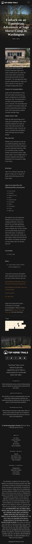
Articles (16, 442)
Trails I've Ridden (16, 460)
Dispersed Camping (16, 470)
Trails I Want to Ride (16, 458)
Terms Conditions (16, 446)
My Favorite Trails (16, 456)
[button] (7, 358)
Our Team (16, 438)
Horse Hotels (16, 472)
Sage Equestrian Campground (13, 325)
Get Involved (16, 444)
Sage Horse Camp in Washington (14, 322)
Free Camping (16, 474)
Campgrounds (16, 468)
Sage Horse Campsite (11, 324)
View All (16, 454)
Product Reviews (16, 440)
